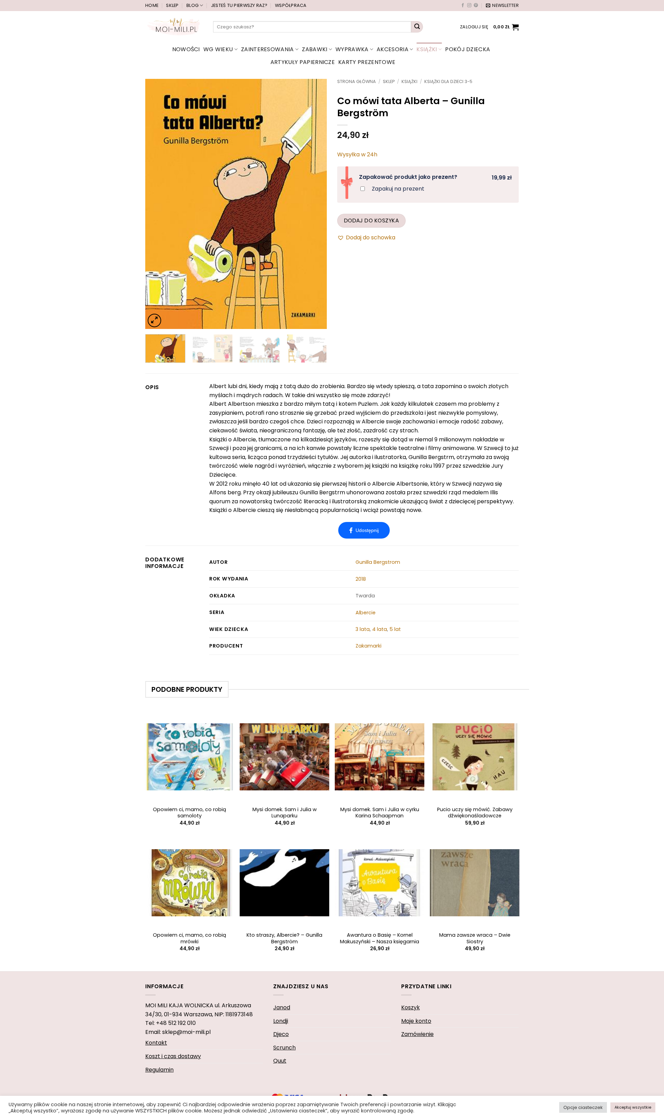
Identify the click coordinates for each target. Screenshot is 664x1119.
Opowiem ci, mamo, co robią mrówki (189, 938)
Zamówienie (417, 1034)
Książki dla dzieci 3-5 (448, 81)
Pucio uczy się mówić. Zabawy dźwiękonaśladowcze (475, 812)
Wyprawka (352, 49)
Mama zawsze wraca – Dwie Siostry (474, 938)
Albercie (366, 612)
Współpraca (291, 5)
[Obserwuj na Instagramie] (469, 5)
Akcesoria (392, 49)
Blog (192, 5)
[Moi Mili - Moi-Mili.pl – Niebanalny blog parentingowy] (174, 26)
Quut (279, 1061)
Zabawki (314, 49)
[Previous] (157, 204)
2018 (361, 579)
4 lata (379, 629)
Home (151, 5)
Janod (281, 1007)
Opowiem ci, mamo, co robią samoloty (189, 812)
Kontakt (156, 1043)
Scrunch (284, 1048)
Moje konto (416, 1021)
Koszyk (410, 1007)
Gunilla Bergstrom (378, 562)
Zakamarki (368, 645)
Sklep (172, 5)
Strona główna (356, 81)
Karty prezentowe (366, 62)
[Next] (314, 204)
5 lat (395, 629)
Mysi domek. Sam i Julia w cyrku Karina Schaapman (379, 812)
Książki (426, 49)
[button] (502, 5)
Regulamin (159, 1070)
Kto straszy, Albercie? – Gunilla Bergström (284, 938)
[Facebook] (364, 530)
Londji (280, 1021)
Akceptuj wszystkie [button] (633, 1107)
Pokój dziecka (467, 49)
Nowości (186, 49)
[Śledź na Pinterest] (476, 5)
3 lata (363, 629)
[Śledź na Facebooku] (463, 5)
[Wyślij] (417, 27)
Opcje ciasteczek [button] (583, 1107)
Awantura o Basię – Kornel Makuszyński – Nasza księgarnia (379, 938)
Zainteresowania (267, 49)
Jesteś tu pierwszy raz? (239, 5)
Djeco (281, 1034)
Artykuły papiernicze (302, 62)
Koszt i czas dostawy (173, 1056)
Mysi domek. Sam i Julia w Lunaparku (284, 812)
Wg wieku (218, 49)
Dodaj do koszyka (371, 220)
